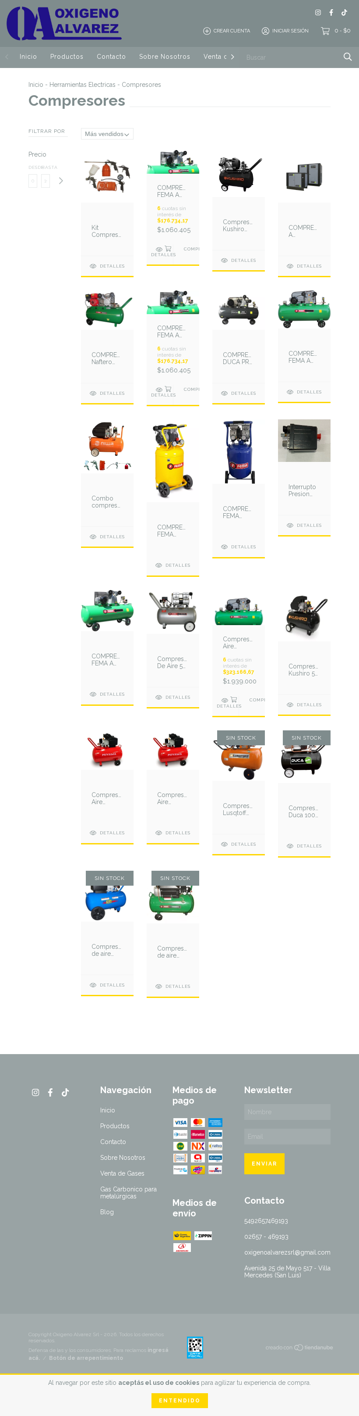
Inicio (28, 56)
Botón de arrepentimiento (86, 1358)
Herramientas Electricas (82, 84)
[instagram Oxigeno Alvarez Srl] (318, 12)
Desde (32, 167)
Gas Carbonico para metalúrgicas (128, 1193)
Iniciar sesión (290, 31)
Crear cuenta (232, 31)
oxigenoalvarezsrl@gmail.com (287, 1252)
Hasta (45, 167)
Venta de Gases (122, 1173)
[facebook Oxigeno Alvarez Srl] (331, 12)
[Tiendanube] (300, 1349)
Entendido (180, 1401)
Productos (67, 56)
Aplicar (60, 181)
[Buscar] (347, 56)
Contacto (111, 56)
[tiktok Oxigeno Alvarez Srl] (344, 12)
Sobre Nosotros (164, 56)
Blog (107, 1212)
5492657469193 (266, 1220)
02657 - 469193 (266, 1236)
